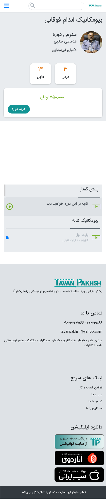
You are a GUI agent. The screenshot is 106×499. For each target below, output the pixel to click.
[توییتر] (74, 359)
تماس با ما (95, 401)
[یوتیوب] (59, 358)
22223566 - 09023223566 (83, 323)
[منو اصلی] (6, 6)
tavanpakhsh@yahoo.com (81, 331)
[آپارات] (96, 359)
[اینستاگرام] (85, 359)
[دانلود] (79, 441)
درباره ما (96, 394)
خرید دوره (19, 109)
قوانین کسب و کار (90, 387)
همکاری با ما (94, 408)
